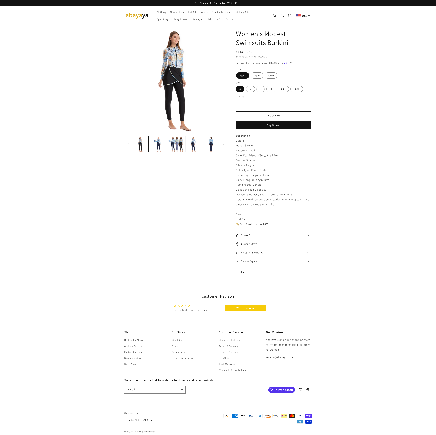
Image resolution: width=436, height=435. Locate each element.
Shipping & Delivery (229, 340)
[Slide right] (223, 144)
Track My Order (227, 363)
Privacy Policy (179, 352)
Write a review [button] (245, 308)
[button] (274, 15)
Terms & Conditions (182, 357)
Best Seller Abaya (133, 340)
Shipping (240, 56)
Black (242, 75)
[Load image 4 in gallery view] (193, 144)
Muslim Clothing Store (149, 432)
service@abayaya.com (279, 357)
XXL (283, 89)
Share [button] (243, 271)
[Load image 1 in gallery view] (141, 144)
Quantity (240, 96)
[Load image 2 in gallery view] (158, 144)
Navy (257, 75)
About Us (177, 340)
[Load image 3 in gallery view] (176, 144)
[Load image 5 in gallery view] (211, 144)
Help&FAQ (224, 357)
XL (271, 89)
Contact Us (178, 346)
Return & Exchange (229, 346)
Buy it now (273, 125)
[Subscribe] (181, 389)
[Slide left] (128, 144)
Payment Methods (228, 352)
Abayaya (271, 340)
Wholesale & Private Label (233, 370)
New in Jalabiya (133, 357)
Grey (271, 75)
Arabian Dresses (133, 346)
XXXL (296, 89)
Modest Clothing (133, 352)
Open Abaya (130, 363)
